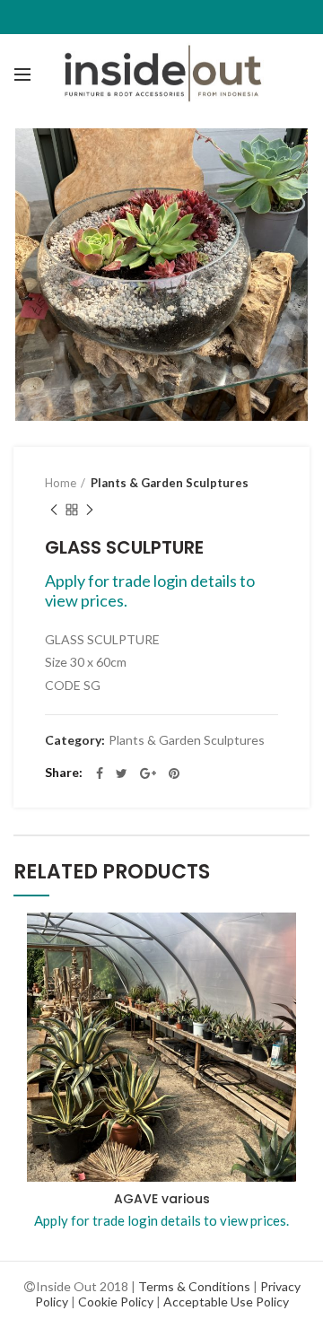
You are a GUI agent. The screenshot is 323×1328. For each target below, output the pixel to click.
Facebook (99, 773)
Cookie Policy (115, 1301)
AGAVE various (162, 1199)
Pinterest (174, 773)
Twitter (121, 773)
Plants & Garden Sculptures (170, 483)
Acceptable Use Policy (226, 1301)
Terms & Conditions (194, 1286)
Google (148, 773)
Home (60, 483)
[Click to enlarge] (45, 389)
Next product (90, 510)
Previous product (54, 510)
